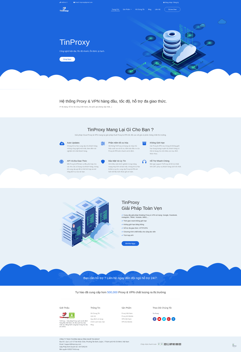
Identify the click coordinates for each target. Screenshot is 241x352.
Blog (149, 9)
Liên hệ (157, 9)
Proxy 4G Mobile (127, 316)
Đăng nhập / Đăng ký (172, 2)
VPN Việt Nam (127, 319)
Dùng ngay (67, 59)
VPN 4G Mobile (127, 322)
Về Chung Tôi (95, 313)
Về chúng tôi (139, 9)
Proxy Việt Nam (127, 313)
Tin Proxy (156, 313)
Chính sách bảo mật (98, 322)
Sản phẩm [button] (126, 9)
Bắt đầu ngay (130, 243)
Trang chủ (115, 9)
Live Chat (173, 9)
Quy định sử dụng (97, 319)
